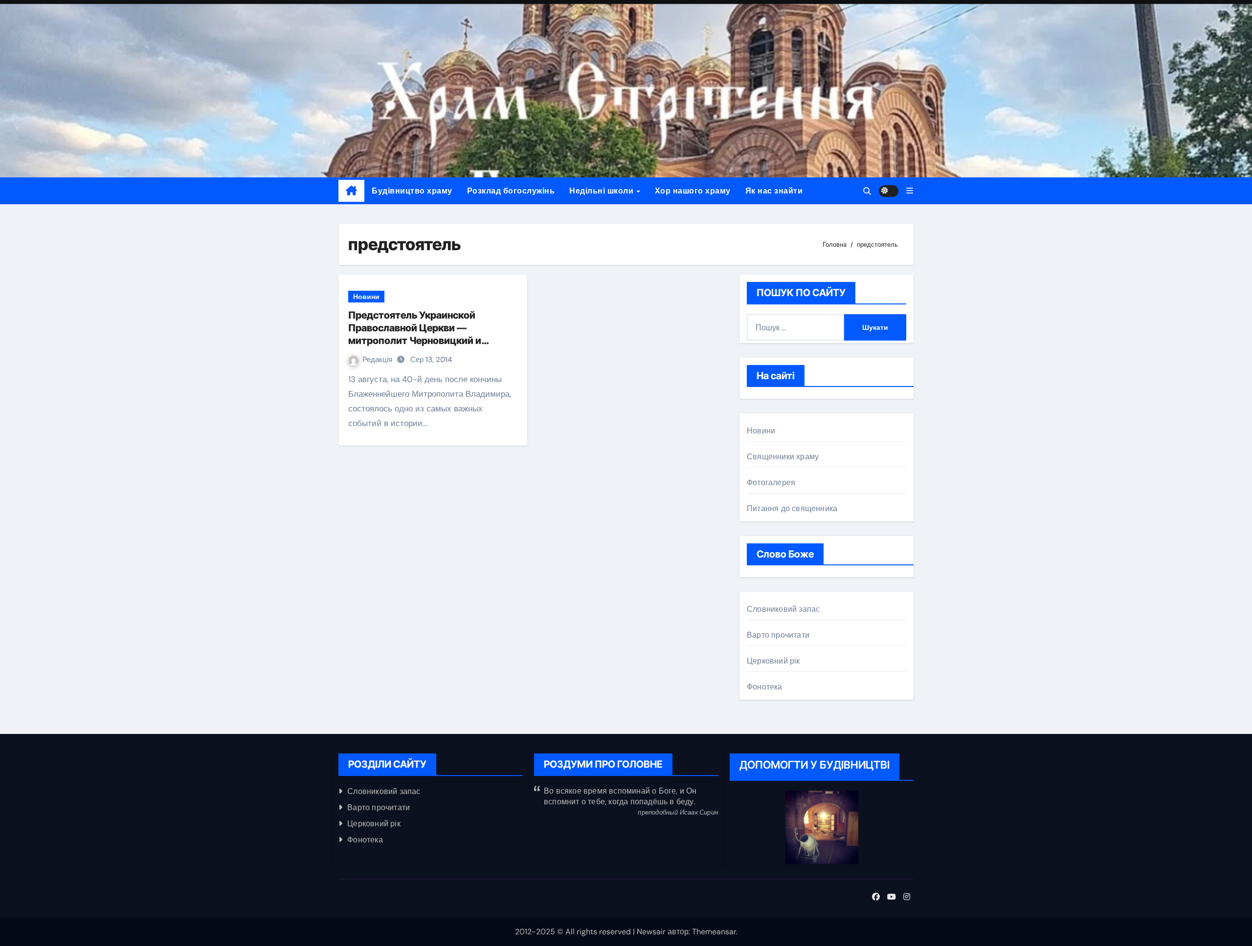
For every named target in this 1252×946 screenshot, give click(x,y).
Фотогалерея (771, 482)
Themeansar (714, 931)
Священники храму (783, 457)
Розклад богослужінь (511, 191)
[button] (910, 190)
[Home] (351, 191)
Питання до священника (792, 508)
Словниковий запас (783, 609)
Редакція (378, 360)
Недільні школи (602, 191)
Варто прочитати (778, 635)
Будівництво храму (412, 191)
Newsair (651, 931)
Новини (366, 296)
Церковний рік (773, 661)
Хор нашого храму (693, 191)
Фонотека (764, 687)
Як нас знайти (774, 191)
